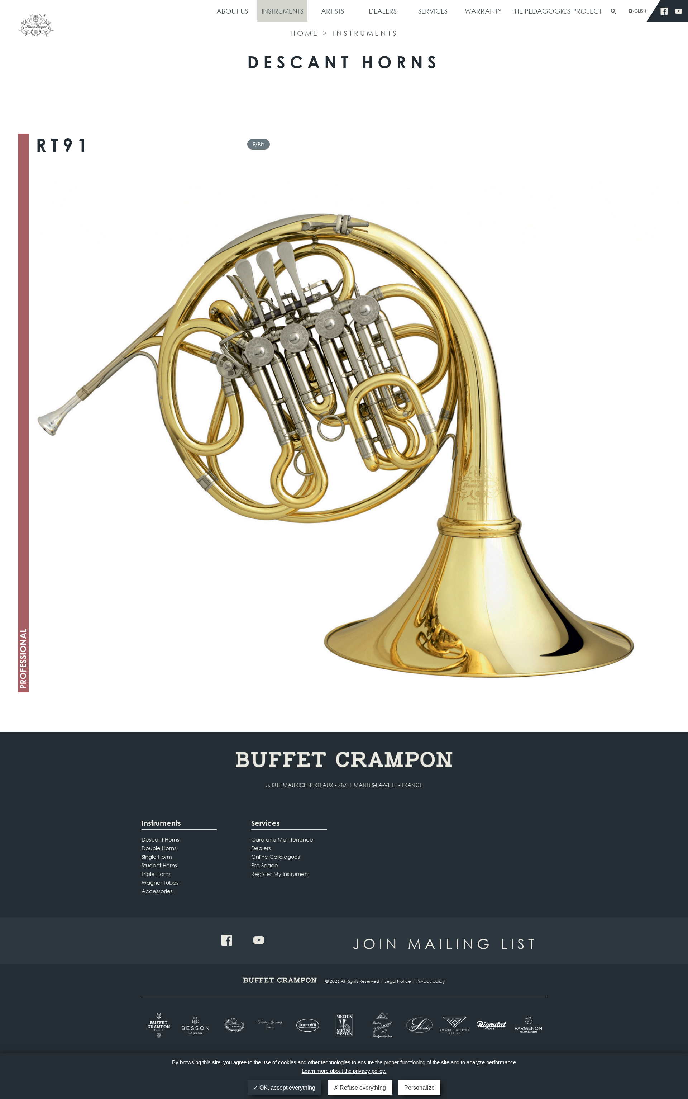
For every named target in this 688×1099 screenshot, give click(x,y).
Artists (332, 11)
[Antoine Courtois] (270, 1025)
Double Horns (159, 848)
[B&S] (233, 1025)
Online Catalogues (275, 856)
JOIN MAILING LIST (445, 943)
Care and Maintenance (282, 839)
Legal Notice (397, 981)
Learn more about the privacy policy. (344, 1071)
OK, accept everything (286, 1088)
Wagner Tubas (160, 882)
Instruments (283, 11)
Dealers (383, 11)
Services (433, 11)
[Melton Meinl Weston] (344, 1025)
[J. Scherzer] (380, 1025)
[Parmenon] (528, 1025)
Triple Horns (156, 873)
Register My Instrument (280, 873)
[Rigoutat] (491, 1025)
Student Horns (159, 865)
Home (304, 33)
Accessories (157, 891)
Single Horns (157, 856)
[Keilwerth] (307, 1025)
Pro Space (264, 865)
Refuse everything (362, 1088)
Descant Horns (160, 839)
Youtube (679, 11)
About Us (232, 11)
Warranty (483, 11)
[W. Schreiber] (417, 1025)
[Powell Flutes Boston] (454, 1025)
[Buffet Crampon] (160, 1025)
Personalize (419, 1088)
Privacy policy (430, 981)
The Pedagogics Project (557, 11)
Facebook (664, 11)
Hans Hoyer (36, 27)
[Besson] (196, 1025)
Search (613, 11)
